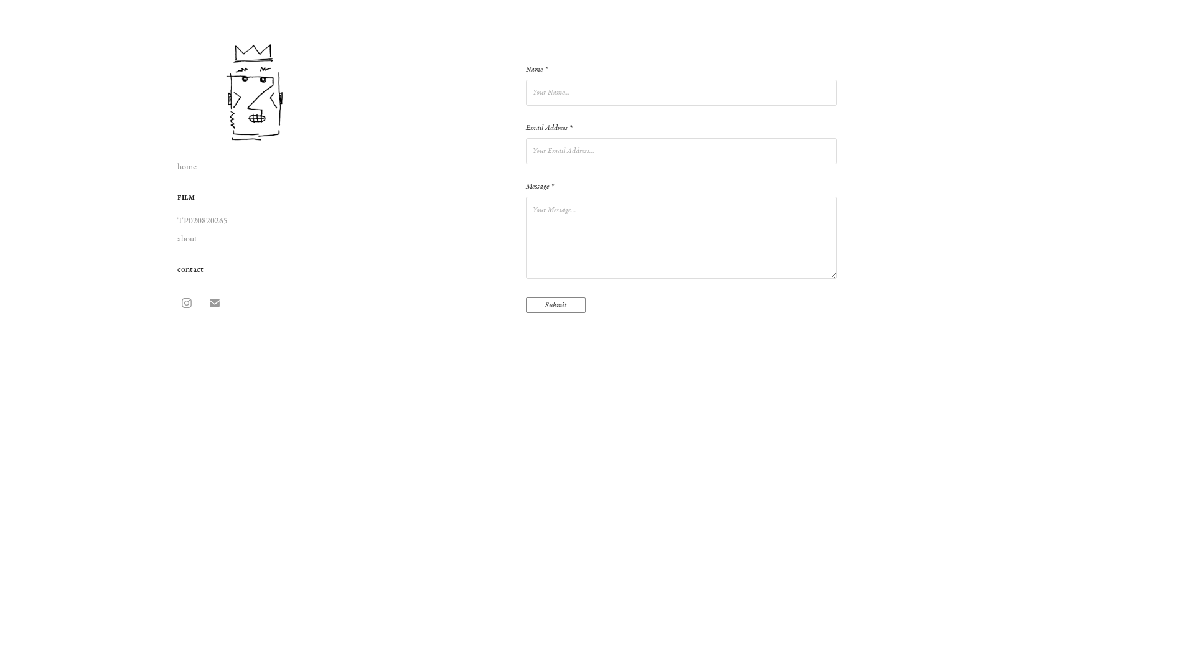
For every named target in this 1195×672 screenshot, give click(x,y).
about (187, 239)
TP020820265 (202, 220)
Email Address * (549, 128)
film (186, 198)
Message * (539, 186)
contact (190, 269)
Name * (536, 69)
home (187, 166)
